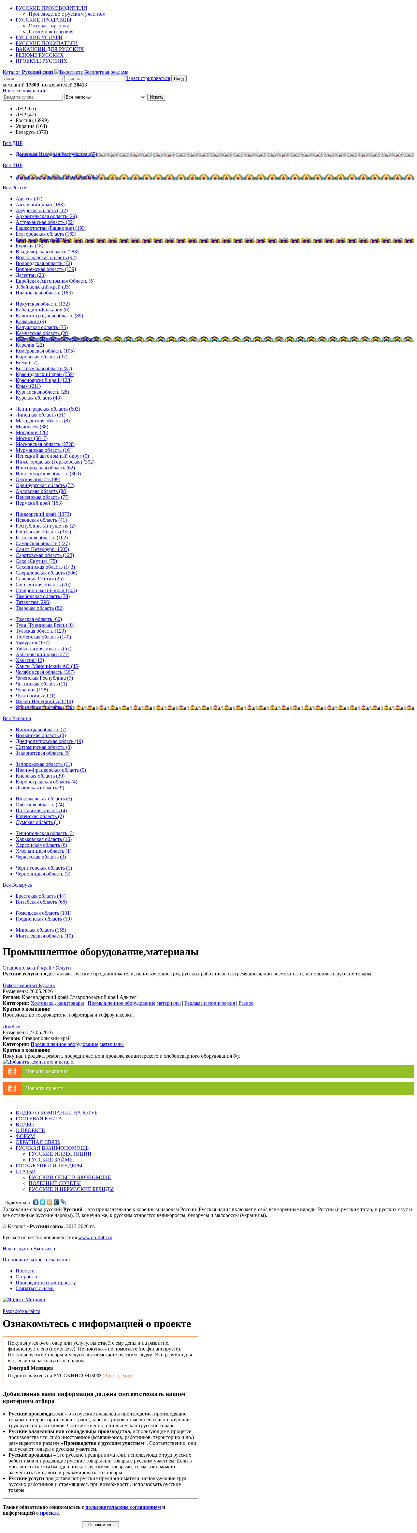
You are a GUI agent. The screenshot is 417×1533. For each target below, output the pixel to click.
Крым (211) (28, 386)
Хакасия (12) (30, 660)
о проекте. (48, 1513)
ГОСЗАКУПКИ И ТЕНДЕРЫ (49, 1165)
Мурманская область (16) (43, 450)
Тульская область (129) (41, 631)
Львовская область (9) (40, 787)
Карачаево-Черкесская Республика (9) (57, 339)
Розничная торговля (51, 31)
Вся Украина (17, 718)
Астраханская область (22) (45, 222)
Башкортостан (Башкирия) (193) (51, 228)
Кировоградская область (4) (46, 781)
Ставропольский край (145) (46, 590)
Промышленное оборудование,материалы (134, 1003)
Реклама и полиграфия (209, 1003)
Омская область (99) (38, 479)
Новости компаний (24, 90)
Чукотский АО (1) (35, 695)
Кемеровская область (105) (45, 351)
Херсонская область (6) (41, 845)
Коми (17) (26, 362)
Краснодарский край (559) (45, 374)
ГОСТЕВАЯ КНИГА (39, 1118)
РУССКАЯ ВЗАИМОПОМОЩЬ (52, 1148)
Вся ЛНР (12, 165)
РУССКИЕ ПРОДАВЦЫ (43, 20)
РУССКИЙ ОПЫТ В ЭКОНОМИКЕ (70, 1177)
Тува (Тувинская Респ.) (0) (45, 625)
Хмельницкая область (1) (43, 851)
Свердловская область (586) (46, 573)
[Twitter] (42, 1202)
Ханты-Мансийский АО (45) (47, 666)
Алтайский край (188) (40, 204)
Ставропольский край (27, 968)
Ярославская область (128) (45, 707)
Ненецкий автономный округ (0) (52, 456)
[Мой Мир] (56, 1202)
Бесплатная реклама (106, 72)
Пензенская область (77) (42, 497)
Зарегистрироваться (148, 78)
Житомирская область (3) (44, 747)
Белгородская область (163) (46, 234)
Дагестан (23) (31, 275)
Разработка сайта (21, 1311)
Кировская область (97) (41, 356)
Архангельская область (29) (46, 216)
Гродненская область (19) (44, 919)
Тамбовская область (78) (43, 596)
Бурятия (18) (29, 245)
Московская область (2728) (45, 444)
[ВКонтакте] (36, 1202)
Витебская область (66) (41, 902)
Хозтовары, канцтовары (57, 1003)
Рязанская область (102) (42, 537)
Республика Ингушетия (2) (46, 526)
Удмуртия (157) (33, 642)
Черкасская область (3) (41, 857)
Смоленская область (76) (43, 584)
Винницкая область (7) (41, 729)
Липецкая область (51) (40, 415)
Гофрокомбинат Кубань (29, 985)
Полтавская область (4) (41, 810)
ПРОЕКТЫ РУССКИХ (41, 61)
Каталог (28, 72)
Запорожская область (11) (44, 764)
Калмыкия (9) (31, 321)
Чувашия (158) (32, 689)
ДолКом (12, 1026)
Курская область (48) (39, 398)
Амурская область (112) (42, 210)
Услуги (63, 968)
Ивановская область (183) (44, 292)
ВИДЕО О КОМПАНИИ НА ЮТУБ (56, 1112)
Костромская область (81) (44, 368)
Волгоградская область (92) (46, 257)
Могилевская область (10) (44, 936)
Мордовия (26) (32, 432)
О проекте (27, 1276)
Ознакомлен (100, 1524)
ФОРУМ (25, 1136)
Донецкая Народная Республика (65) (56, 154)
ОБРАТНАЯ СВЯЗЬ (38, 1142)
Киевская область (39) (40, 776)
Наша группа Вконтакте (29, 1248)
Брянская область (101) (41, 240)
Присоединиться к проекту (46, 1282)
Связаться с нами (35, 1288)
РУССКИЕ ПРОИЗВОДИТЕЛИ (51, 8)
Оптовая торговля (49, 25)
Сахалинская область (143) (45, 567)
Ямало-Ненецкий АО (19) (44, 701)
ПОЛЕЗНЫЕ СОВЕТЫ (55, 1183)
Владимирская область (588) (47, 251)
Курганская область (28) (42, 392)
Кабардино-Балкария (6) (42, 309)
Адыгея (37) (29, 198)
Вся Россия (15, 187)
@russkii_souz (117, 1375)
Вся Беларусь (17, 885)
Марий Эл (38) (32, 426)
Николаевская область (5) (44, 798)
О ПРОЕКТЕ (30, 1130)
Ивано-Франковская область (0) (51, 770)
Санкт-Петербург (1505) (42, 549)
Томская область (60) (39, 619)
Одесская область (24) (40, 804)
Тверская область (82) (40, 608)
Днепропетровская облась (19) (49, 741)
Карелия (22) (30, 345)
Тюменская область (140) (43, 637)
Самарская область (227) (43, 543)
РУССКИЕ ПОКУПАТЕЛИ (47, 43)
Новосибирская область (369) (48, 473)
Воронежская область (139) (46, 269)
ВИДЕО (25, 1124)
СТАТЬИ (26, 1171)
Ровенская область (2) (40, 816)
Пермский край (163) (39, 503)
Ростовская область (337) (43, 531)
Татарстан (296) (33, 602)
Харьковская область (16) (44, 839)
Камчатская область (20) (42, 333)
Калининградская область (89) (49, 315)
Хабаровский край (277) (42, 654)
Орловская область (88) (41, 491)
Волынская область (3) (41, 735)
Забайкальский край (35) (43, 287)
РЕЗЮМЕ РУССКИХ (40, 55)
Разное (245, 1003)
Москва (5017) (32, 438)
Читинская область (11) (41, 684)
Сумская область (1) (38, 822)
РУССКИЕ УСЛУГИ (39, 37)
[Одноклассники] (49, 1202)
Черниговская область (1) (44, 868)
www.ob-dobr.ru (95, 1237)
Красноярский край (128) (44, 380)
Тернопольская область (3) (45, 833)
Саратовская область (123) (45, 555)
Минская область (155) (41, 930)
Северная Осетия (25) (40, 578)
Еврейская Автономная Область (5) (55, 281)
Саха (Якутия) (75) (36, 561)
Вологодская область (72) (44, 263)
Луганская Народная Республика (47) (57, 176)
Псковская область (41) (41, 520)
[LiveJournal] (63, 1202)
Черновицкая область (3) (43, 874)
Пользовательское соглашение (36, 1259)
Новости (25, 1270)
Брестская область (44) (40, 896)
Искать (157, 97)
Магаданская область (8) (43, 420)
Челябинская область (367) (45, 672)
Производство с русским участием (67, 14)
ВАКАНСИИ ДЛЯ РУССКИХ (50, 49)
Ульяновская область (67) (43, 648)
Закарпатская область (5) (43, 753)
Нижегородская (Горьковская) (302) (55, 462)
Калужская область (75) (42, 327)
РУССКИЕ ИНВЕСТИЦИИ (60, 1154)
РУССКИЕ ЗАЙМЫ (51, 1159)
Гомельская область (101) (43, 913)
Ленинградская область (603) (48, 409)
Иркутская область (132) (43, 304)
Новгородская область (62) (45, 467)
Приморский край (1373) (43, 514)
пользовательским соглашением (123, 1507)
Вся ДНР (12, 143)
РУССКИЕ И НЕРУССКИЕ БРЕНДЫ (71, 1189)
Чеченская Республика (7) (44, 678)
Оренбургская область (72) (45, 485)
